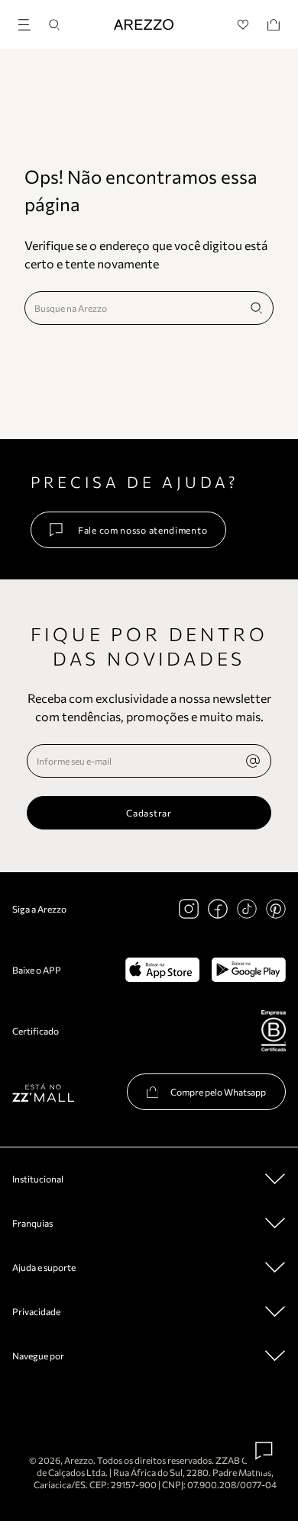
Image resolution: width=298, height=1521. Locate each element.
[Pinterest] (276, 909)
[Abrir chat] (264, 1451)
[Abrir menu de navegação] (29, 22)
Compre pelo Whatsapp (218, 1091)
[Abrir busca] (54, 25)
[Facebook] (218, 909)
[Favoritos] (243, 24)
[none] (253, 761)
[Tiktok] (247, 909)
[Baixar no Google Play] (249, 970)
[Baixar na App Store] (162, 970)
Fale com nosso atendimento (142, 530)
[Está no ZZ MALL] (43, 1092)
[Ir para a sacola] (273, 24)
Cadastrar (148, 812)
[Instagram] (189, 909)
